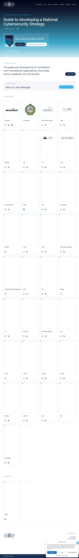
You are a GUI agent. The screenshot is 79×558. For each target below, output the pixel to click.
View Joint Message (66, 87)
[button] (76, 542)
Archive (19, 51)
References (55, 4)
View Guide (20, 44)
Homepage (73, 537)
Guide (44, 4)
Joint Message (38, 4)
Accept (52, 552)
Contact (74, 4)
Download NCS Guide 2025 (36, 44)
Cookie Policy (58, 555)
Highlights (62, 4)
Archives (50, 4)
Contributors (68, 4)
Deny (62, 552)
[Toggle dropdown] (46, 4)
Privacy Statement (64, 555)
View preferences (72, 552)
